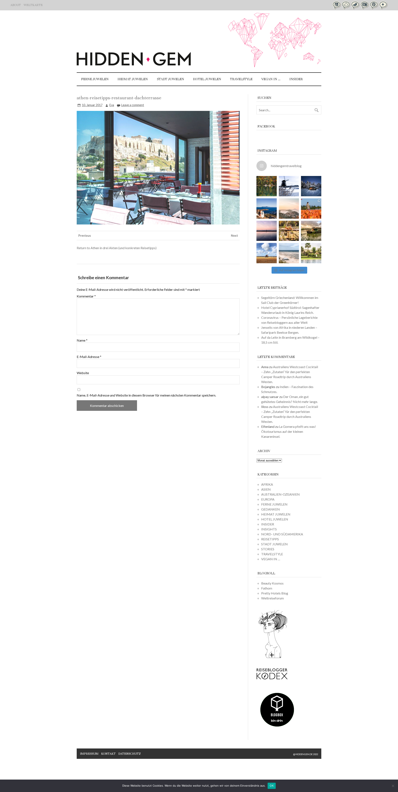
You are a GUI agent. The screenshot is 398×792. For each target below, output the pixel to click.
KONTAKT (108, 754)
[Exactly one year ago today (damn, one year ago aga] (289, 186)
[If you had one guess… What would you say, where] (311, 231)
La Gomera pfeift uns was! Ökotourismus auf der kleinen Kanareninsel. (288, 431)
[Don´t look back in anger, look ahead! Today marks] (266, 208)
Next (234, 235)
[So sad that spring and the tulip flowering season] (311, 208)
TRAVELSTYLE (241, 79)
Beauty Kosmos (272, 583)
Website (83, 373)
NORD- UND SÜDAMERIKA (282, 534)
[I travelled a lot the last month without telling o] (289, 253)
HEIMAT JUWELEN (133, 79)
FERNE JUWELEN (95, 79)
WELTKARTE (33, 5)
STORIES (267, 549)
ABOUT (15, 5)
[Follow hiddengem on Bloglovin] (273, 657)
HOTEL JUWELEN (207, 79)
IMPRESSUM (89, 754)
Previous (84, 235)
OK (272, 785)
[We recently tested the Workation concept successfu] (266, 186)
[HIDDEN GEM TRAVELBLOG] (134, 64)
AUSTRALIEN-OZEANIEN (280, 494)
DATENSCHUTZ (129, 754)
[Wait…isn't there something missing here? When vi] (266, 253)
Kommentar (86, 296)
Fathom (266, 588)
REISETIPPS (270, 539)
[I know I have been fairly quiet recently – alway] (266, 231)
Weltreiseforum (272, 598)
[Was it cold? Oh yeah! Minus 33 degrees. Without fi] (311, 186)
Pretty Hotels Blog (274, 593)
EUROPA (267, 499)
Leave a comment (132, 105)
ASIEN (266, 489)
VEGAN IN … (270, 79)
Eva (111, 105)
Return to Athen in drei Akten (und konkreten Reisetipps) (117, 248)
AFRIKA (267, 484)
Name (82, 340)
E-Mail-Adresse (89, 356)
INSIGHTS (269, 529)
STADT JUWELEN (170, 79)
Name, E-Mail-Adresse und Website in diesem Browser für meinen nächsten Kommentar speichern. (146, 395)
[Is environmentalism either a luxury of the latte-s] (311, 253)
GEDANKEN (270, 509)
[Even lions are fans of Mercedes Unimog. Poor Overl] (289, 231)
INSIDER (296, 79)
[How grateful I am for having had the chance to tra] (289, 208)
